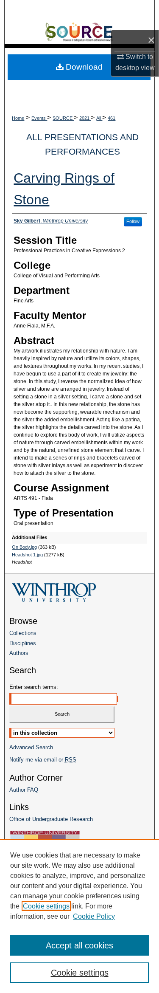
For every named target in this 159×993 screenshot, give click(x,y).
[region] (79, 916)
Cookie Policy (94, 916)
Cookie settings (46, 906)
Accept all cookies (79, 945)
